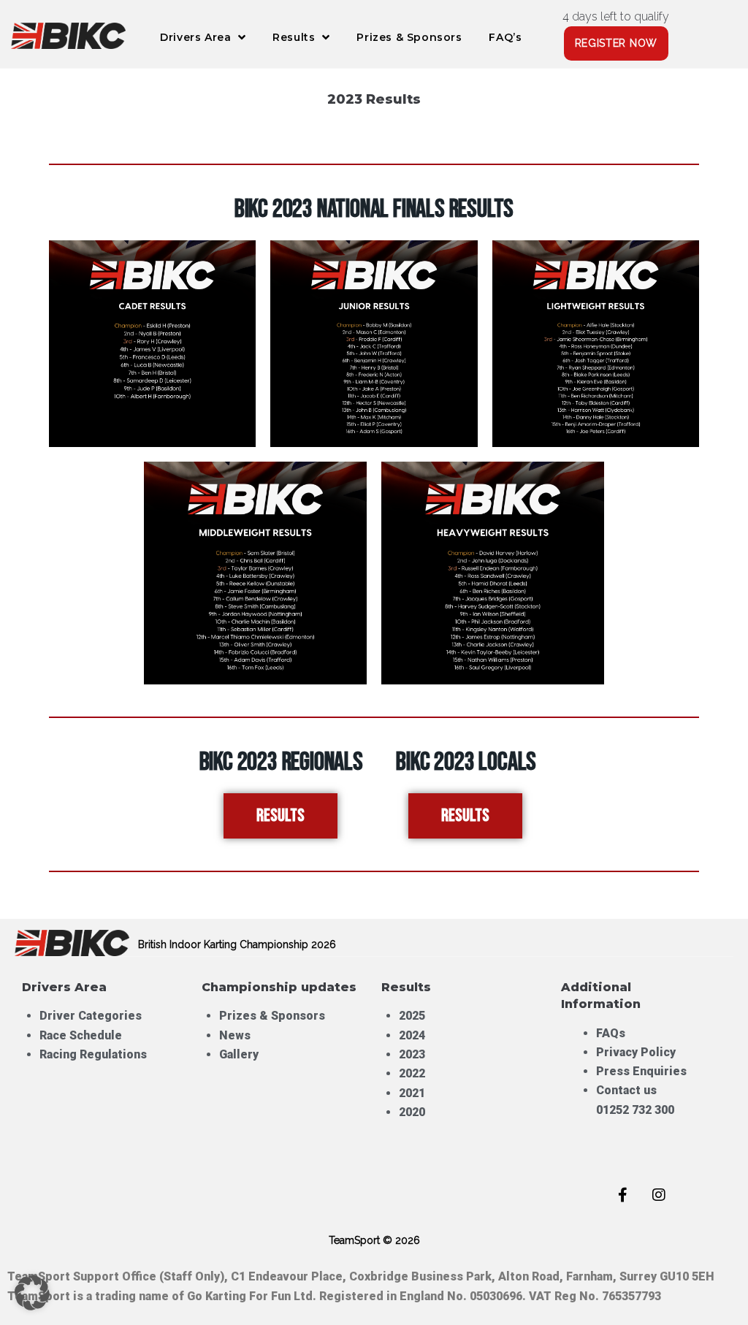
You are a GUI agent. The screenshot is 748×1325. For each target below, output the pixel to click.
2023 (412, 1054)
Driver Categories (90, 1016)
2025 (412, 1016)
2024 (412, 1035)
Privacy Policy (636, 1052)
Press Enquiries (643, 1071)
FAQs (610, 1033)
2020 (412, 1112)
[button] (32, 1293)
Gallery (239, 1054)
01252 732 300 (635, 1110)
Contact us (626, 1090)
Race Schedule (80, 1035)
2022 (412, 1073)
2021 (412, 1093)
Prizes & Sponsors (272, 1016)
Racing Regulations (93, 1054)
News (235, 1035)
